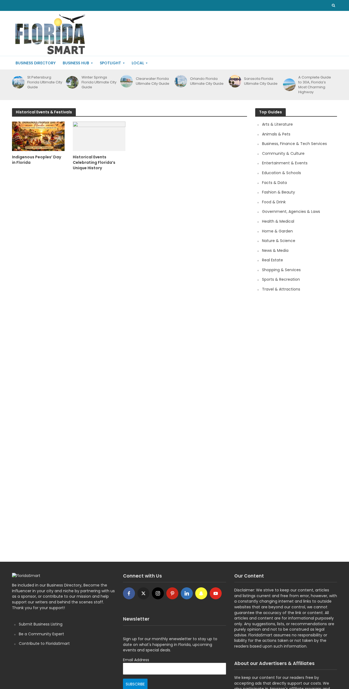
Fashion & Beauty (278, 192)
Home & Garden (277, 231)
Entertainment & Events (285, 163)
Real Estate (272, 260)
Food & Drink (274, 202)
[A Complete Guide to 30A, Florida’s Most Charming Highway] (288, 84)
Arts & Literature (277, 124)
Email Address (136, 660)
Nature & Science (278, 240)
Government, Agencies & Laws (291, 211)
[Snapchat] (201, 593)
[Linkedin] (187, 593)
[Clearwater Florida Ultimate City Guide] (125, 81)
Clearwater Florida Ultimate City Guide (152, 81)
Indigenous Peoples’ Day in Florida (36, 159)
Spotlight (110, 63)
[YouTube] (216, 593)
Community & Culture (283, 153)
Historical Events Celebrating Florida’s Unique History (94, 162)
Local (138, 63)
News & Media (275, 250)
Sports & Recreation (281, 279)
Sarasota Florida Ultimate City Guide (261, 81)
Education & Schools (281, 173)
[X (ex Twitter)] (143, 593)
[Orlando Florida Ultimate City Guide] (179, 81)
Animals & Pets (276, 134)
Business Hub (76, 63)
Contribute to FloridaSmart (44, 643)
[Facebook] (129, 593)
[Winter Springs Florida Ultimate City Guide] (71, 82)
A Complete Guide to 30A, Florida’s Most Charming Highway (314, 85)
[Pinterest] (172, 593)
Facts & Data (274, 182)
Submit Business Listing (40, 624)
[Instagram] (158, 593)
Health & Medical (278, 221)
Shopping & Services (281, 270)
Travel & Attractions (281, 289)
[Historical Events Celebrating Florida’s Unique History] (99, 136)
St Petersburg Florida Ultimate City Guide (44, 82)
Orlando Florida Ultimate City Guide (207, 81)
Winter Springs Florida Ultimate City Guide (99, 82)
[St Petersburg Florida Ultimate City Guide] (17, 82)
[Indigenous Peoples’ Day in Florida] (38, 136)
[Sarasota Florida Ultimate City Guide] (234, 81)
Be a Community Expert (41, 634)
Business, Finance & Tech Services (294, 143)
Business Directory (36, 63)
